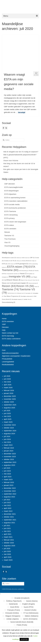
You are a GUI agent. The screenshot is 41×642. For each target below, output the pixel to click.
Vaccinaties (28, 293)
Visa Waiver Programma (12, 296)
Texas (36, 286)
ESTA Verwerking (11, 215)
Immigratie (5, 277)
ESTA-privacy (9, 218)
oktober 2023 (9, 459)
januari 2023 (8, 485)
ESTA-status (9, 225)
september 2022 (10, 494)
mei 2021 (7, 531)
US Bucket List (20, 293)
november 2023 (10, 457)
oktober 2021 (9, 517)
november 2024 (10, 425)
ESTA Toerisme (10, 211)
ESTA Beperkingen (11, 191)
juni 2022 (7, 502)
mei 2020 (7, 554)
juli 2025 (7, 411)
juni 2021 (7, 528)
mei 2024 (7, 442)
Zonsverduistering (8, 302)
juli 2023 (7, 468)
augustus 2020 (9, 546)
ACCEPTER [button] (24, 639)
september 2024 (10, 431)
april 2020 (7, 557)
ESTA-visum (11, 263)
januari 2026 (8, 393)
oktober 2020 (9, 543)
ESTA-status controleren (11, 339)
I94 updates (30, 273)
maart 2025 (8, 422)
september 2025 (10, 405)
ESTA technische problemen (15, 208)
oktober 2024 (9, 428)
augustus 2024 (9, 434)
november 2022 (10, 491)
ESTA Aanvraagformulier (13, 187)
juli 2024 (7, 436)
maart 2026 (8, 388)
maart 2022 (8, 511)
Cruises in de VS (10, 260)
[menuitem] (20, 598)
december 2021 (10, 514)
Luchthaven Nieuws (12, 280)
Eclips (34, 260)
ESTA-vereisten (10, 229)
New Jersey (29, 280)
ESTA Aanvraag (8, 336)
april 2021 (7, 534)
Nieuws (7, 232)
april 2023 (7, 477)
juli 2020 (7, 548)
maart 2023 (8, 479)
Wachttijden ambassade (27, 296)
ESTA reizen (17, 266)
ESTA (4, 263)
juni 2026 (7, 379)
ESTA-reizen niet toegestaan (15, 222)
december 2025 (10, 396)
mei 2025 (7, 416)
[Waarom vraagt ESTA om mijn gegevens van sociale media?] (20, 52)
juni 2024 (7, 439)
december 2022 (10, 488)
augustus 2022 (9, 497)
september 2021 (10, 520)
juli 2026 (7, 376)
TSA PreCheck (10, 239)
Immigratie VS (19, 276)
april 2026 (7, 385)
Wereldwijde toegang (17, 299)
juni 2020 (7, 551)
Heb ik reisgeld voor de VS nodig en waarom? (20, 152)
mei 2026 (7, 382)
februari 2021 (9, 540)
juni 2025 (7, 413)
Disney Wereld (26, 260)
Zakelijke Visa (27, 299)
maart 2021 (8, 537)
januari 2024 (8, 451)
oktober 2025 (9, 402)
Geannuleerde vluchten (13, 273)
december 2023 (10, 454)
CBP (32, 257)
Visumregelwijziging (11, 246)
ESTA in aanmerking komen (14, 198)
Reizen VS (25, 286)
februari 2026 (9, 390)
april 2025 (7, 419)
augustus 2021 (9, 523)
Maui (23, 280)
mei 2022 (7, 505)
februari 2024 (9, 448)
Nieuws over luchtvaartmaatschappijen (15, 283)
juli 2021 (7, 525)
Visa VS (7, 242)
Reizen (9, 286)
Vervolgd (21, 112)
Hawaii (23, 273)
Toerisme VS (9, 236)
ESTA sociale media (12, 204)
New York (36, 280)
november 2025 (10, 399)
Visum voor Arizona (10, 161)
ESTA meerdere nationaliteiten (15, 201)
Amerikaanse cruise (9, 257)
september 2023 (10, 462)
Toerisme (10, 289)
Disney (19, 260)
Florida (31, 270)
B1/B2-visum (25, 257)
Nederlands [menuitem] (13, 604)
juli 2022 (7, 500)
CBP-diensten (9, 184)
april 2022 (7, 508)
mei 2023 (7, 474)
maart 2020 (8, 560)
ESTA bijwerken (10, 194)
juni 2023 (7, 471)
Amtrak (18, 257)
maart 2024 (8, 445)
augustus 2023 (9, 465)
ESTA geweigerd (22, 263)
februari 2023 (9, 482)
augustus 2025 (9, 408)
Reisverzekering (33, 283)
